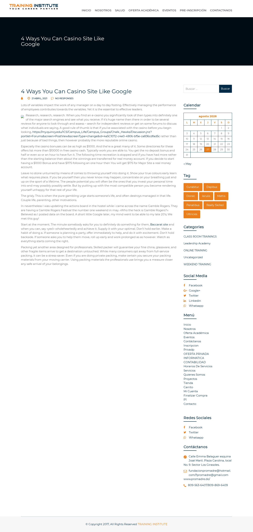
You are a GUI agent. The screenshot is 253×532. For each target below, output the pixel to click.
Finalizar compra (195, 395)
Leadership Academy (197, 243)
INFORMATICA (194, 358)
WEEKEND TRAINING (197, 264)
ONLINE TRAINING (195, 250)
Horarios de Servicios (198, 366)
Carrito (188, 387)
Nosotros (190, 329)
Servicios (189, 370)
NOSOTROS (103, 10)
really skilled (215, 205)
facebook (195, 285)
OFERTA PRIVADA (196, 354)
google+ (194, 290)
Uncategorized (193, 257)
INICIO (86, 10)
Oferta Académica (196, 333)
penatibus (193, 205)
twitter (193, 295)
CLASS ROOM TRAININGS (200, 236)
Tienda (188, 383)
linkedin (194, 300)
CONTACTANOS (221, 10)
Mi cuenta (191, 391)
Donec (191, 196)
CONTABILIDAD (195, 362)
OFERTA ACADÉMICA (144, 10)
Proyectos (190, 379)
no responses (64, 98)
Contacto (190, 404)
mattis (221, 196)
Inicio (187, 324)
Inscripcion (191, 345)
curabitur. (193, 187)
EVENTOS (169, 10)
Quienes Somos (194, 374)
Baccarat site (159, 224)
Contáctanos (192, 341)
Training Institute (152, 524)
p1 (185, 399)
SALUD (120, 10)
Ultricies (192, 214)
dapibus (212, 187)
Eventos (189, 337)
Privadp (189, 349)
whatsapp (195, 305)
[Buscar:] (201, 89)
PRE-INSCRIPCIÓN (193, 10)
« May (187, 163)
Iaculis (206, 196)
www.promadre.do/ (197, 479)
